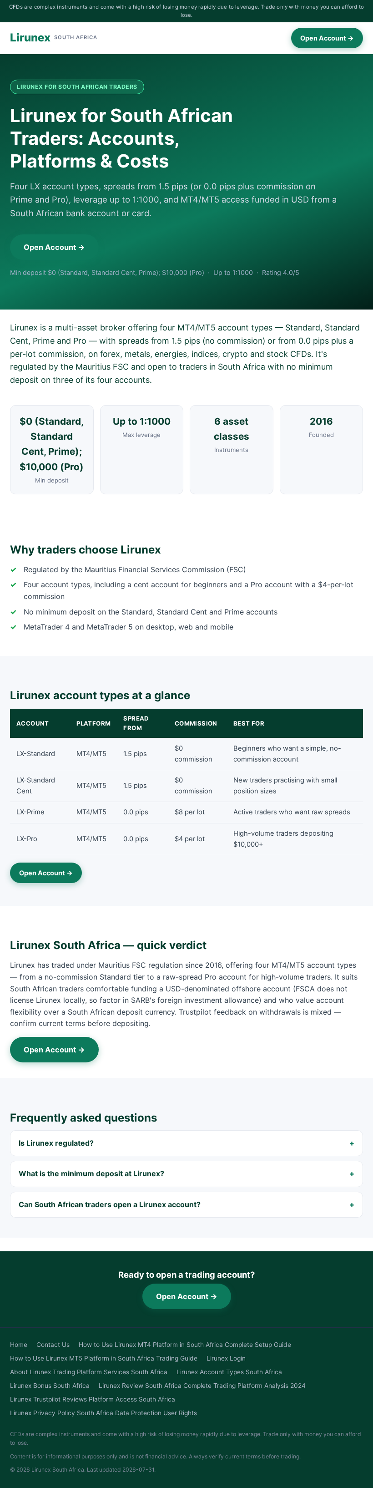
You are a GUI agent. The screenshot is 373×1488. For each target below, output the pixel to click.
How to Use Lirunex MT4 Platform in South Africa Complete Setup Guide (185, 1344)
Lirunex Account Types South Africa (229, 1372)
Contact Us (53, 1344)
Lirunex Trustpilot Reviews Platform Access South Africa (92, 1399)
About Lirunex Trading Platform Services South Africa (88, 1372)
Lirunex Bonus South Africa (50, 1385)
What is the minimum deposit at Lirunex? (91, 1173)
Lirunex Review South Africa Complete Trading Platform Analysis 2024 (202, 1385)
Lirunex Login (226, 1358)
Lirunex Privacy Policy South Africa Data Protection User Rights (103, 1413)
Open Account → (327, 38)
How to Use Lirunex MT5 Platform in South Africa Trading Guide (103, 1358)
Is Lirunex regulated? (56, 1143)
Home (18, 1344)
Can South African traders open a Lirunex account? (110, 1204)
